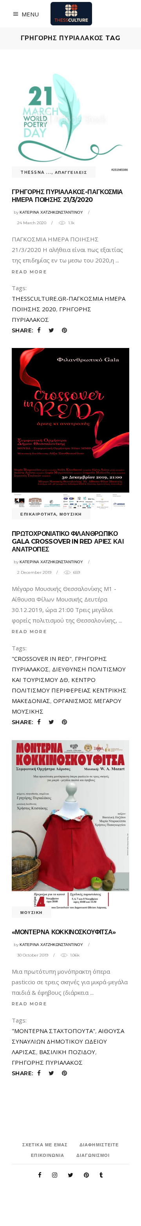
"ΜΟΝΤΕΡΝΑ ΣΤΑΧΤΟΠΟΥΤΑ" (53, 1031)
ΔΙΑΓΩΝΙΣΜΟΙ (93, 1155)
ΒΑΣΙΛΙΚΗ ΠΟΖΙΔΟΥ (67, 1052)
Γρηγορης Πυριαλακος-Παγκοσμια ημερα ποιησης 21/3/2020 (67, 195)
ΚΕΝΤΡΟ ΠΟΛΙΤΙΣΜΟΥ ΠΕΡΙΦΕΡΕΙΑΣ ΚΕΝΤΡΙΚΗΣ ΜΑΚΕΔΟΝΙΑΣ (69, 690)
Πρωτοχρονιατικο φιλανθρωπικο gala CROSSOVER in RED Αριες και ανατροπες (67, 541)
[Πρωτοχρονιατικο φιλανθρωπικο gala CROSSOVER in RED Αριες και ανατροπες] (70, 431)
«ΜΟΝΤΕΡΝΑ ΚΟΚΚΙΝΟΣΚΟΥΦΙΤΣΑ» (64, 932)
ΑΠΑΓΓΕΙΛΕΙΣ (71, 172)
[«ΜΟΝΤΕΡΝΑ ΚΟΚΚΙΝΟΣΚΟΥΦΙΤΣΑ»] (70, 826)
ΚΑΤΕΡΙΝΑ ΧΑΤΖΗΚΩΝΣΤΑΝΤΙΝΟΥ (51, 212)
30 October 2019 (32, 955)
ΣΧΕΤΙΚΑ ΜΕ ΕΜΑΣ (45, 1144)
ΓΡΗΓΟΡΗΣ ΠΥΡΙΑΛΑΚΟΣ (47, 1062)
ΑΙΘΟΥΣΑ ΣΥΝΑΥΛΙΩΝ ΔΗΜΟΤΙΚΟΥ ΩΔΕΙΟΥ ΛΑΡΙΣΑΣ (68, 1041)
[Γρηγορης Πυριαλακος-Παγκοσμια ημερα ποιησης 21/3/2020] (70, 118)
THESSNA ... (36, 172)
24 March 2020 (31, 222)
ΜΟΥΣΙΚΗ (71, 514)
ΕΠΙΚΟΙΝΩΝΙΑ (47, 1155)
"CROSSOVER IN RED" (42, 658)
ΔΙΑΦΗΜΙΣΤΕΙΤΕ (99, 1144)
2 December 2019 (34, 572)
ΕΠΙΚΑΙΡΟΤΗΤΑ (38, 514)
